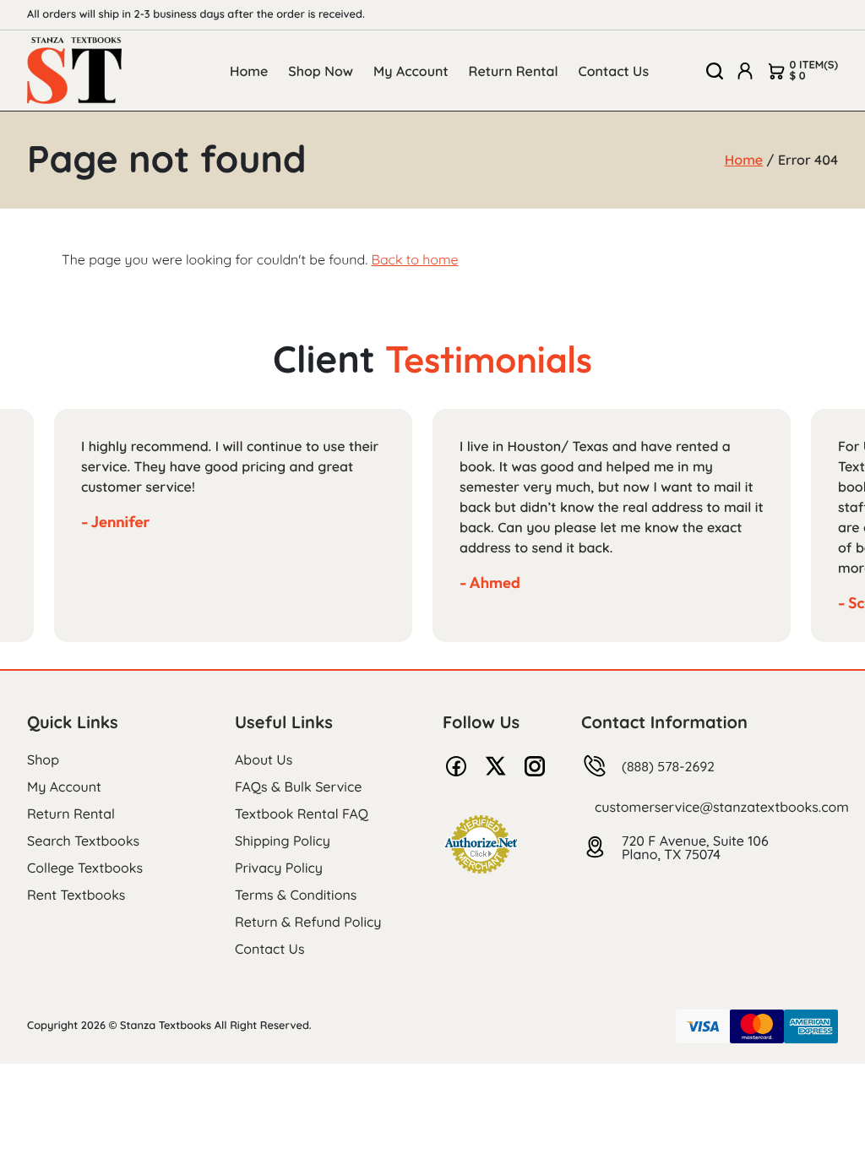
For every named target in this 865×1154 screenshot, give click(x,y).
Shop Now (320, 71)
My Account (411, 71)
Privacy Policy (279, 867)
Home (249, 71)
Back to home (414, 259)
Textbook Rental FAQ (301, 813)
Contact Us (614, 71)
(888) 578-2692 (668, 766)
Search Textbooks (83, 840)
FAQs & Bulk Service (298, 786)
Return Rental (513, 71)
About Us (263, 759)
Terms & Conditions (295, 894)
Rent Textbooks (76, 894)
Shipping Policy (282, 840)
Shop (43, 759)
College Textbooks (85, 867)
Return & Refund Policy (308, 921)
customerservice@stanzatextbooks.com (722, 807)
